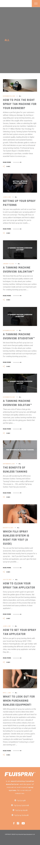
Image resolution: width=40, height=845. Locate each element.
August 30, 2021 (8, 528)
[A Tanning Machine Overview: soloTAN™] (20, 383)
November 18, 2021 (9, 330)
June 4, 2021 (7, 626)
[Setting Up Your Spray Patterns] (20, 183)
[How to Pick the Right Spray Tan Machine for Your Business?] (20, 85)
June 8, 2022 (7, 197)
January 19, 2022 (8, 264)
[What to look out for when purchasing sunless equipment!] (20, 678)
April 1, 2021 (7, 693)
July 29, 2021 (7, 579)
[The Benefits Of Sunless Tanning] (20, 449)
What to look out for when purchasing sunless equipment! (19, 701)
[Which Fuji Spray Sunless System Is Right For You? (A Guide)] (20, 513)
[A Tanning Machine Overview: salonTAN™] (20, 249)
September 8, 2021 (9, 464)
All (20, 96)
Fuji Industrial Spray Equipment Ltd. (25, 834)
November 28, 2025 (9, 96)
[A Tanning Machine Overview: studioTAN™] (20, 316)
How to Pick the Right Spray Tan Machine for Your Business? (19, 104)
